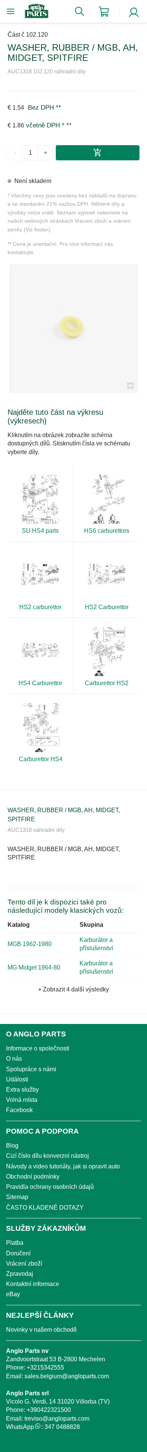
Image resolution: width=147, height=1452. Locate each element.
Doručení (18, 1253)
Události (17, 1079)
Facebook (19, 1110)
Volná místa (21, 1100)
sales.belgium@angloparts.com (66, 1376)
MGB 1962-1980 (30, 944)
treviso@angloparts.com (56, 1418)
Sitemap (17, 1197)
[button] (73, 328)
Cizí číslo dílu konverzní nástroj (47, 1156)
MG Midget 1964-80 (34, 967)
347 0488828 (62, 1427)
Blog (12, 1145)
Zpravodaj (19, 1273)
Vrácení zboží (24, 1263)
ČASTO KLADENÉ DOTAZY (45, 1207)
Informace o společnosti (37, 1048)
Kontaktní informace (32, 1284)
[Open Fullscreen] (130, 385)
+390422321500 (49, 1410)
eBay (13, 1294)
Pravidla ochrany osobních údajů (50, 1187)
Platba (14, 1242)
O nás (14, 1058)
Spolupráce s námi (31, 1069)
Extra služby (22, 1089)
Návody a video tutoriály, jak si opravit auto (63, 1166)
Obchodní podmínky (33, 1176)
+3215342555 (45, 1367)
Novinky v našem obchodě (41, 1329)
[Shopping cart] (104, 11)
